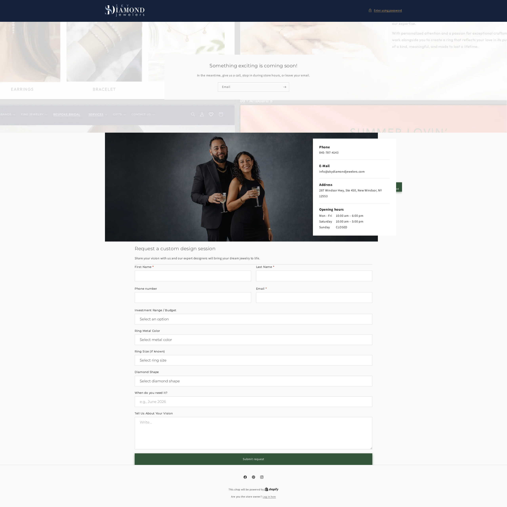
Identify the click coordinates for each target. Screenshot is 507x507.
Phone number (146, 288)
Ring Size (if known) (150, 351)
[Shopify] (271, 489)
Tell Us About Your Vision (154, 413)
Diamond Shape (147, 372)
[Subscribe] (284, 87)
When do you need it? (151, 393)
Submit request (253, 459)
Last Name (265, 267)
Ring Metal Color (147, 331)
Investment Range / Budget (155, 310)
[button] (385, 10)
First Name (144, 267)
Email (261, 288)
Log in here (269, 496)
